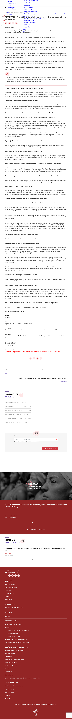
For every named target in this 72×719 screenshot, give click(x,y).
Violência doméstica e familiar (16, 402)
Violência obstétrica (11, 663)
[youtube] (4, 21)
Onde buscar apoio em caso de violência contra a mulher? (44, 14)
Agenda (27, 27)
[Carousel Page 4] (38, 522)
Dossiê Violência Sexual (14, 636)
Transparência (9, 593)
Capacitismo (28, 9)
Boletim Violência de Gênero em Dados (17, 642)
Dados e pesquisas (11, 516)
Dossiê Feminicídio (12, 633)
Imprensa (8, 590)
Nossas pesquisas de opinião (11, 3)
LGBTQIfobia (28, 7)
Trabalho (27, 25)
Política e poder (29, 23)
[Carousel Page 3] (36, 522)
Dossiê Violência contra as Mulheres (18, 630)
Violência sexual (11, 406)
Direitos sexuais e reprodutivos (34, 18)
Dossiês (7, 627)
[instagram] (4, 16)
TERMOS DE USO (10, 604)
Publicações (11, 8)
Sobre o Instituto (10, 584)
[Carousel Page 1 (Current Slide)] (32, 522)
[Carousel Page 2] (34, 522)
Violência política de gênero (34, 3)
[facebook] (12, 575)
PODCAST (8, 613)
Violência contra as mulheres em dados (17, 639)
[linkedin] (4, 23)
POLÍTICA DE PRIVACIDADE (14, 608)
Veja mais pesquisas (34, 530)
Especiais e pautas (30, 12)
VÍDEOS (7, 616)
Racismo (27, 5)
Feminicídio (18, 410)
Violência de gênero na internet (16, 414)
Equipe (7, 596)
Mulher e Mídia (29, 20)
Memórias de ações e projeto (11, 12)
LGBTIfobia (27, 406)
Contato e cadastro (11, 587)
